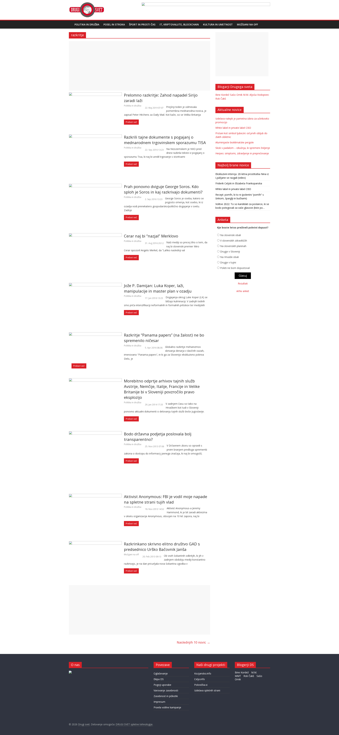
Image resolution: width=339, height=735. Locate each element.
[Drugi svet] (86, 4)
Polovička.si (200, 684)
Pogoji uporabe (162, 684)
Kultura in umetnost (218, 24)
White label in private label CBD (233, 127)
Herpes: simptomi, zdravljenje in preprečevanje (242, 153)
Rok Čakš (220, 98)
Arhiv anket (242, 291)
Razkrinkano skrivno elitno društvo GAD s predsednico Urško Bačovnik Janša (162, 546)
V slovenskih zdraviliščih (233, 240)
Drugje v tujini (228, 262)
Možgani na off (247, 24)
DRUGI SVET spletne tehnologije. (134, 724)
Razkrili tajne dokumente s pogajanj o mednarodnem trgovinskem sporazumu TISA (165, 139)
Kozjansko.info (202, 673)
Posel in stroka (114, 24)
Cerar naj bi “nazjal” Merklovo (151, 236)
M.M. (246, 94)
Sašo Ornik (236, 94)
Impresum (159, 701)
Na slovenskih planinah (233, 246)
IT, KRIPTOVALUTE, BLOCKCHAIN (179, 24)
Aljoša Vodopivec (259, 94)
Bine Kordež (222, 94)
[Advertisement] (139, 66)
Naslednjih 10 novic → (193, 642)
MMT (238, 676)
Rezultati (243, 283)
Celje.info (199, 679)
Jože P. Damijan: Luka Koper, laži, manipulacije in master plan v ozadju (158, 288)
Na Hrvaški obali (229, 257)
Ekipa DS (159, 679)
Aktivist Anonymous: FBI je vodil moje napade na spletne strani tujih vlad (165, 499)
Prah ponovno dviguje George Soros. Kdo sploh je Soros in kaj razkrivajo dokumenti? (163, 189)
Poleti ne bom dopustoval (235, 268)
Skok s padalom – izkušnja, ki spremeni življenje (242, 148)
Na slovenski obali (230, 235)
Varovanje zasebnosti (166, 690)
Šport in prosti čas (142, 24)
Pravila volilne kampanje (167, 707)
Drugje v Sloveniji (230, 251)
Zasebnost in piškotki (166, 696)
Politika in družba (87, 24)
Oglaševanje (161, 673)
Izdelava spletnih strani (207, 690)
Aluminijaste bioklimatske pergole (234, 142)
